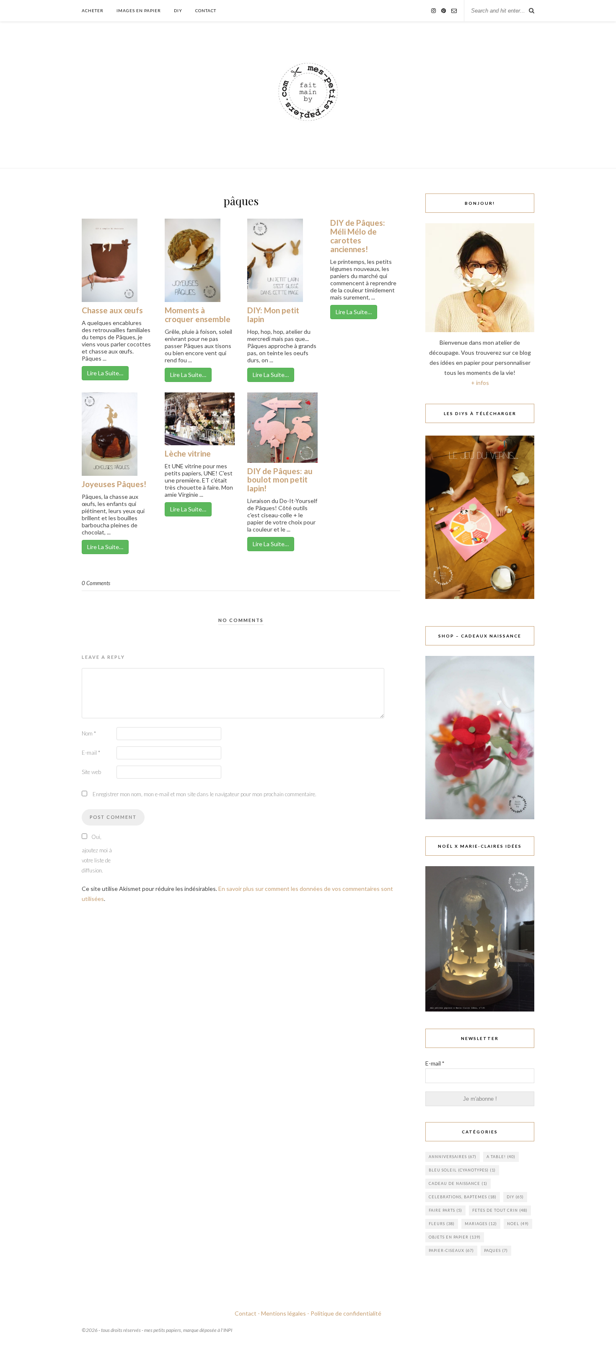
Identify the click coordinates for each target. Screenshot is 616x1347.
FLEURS (442, 1223)
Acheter (93, 10)
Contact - (247, 1313)
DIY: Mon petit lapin (273, 314)
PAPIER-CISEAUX (451, 1250)
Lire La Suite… (105, 373)
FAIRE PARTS (445, 1210)
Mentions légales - (285, 1313)
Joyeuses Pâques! (114, 484)
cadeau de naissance (458, 1183)
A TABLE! (501, 1156)
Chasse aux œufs (112, 310)
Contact (205, 10)
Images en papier (138, 10)
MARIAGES (481, 1223)
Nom (89, 733)
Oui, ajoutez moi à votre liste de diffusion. (97, 853)
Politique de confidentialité (346, 1313)
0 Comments (96, 583)
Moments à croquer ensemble (197, 314)
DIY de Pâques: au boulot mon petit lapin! (280, 479)
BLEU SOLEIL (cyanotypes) (462, 1170)
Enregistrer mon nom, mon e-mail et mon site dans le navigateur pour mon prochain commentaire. (204, 794)
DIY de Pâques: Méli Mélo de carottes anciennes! (357, 236)
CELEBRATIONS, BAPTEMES (463, 1197)
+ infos (480, 382)
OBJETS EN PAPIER (455, 1237)
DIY (178, 10)
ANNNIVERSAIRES (452, 1156)
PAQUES (496, 1250)
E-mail (91, 752)
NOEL (518, 1223)
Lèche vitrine (188, 453)
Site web (91, 772)
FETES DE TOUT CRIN (500, 1210)
